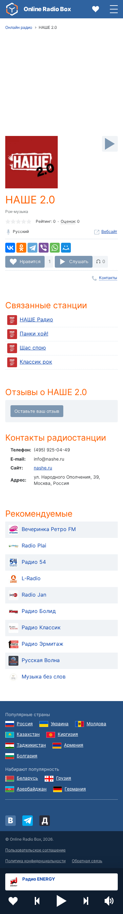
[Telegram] (32, 248)
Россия (25, 723)
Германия (75, 788)
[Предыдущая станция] (37, 901)
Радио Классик (41, 627)
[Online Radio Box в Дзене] (44, 820)
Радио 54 (34, 562)
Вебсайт (109, 231)
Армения (73, 745)
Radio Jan (34, 595)
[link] (11, 9)
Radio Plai (34, 546)
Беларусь (27, 778)
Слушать (79, 261)
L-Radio (31, 578)
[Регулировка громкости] (110, 901)
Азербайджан (32, 788)
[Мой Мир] (66, 248)
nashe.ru (43, 467)
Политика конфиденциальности (35, 860)
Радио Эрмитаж (42, 644)
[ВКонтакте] (10, 248)
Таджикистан (31, 745)
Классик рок (36, 361)
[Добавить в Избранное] (13, 901)
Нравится (30, 261)
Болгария (27, 755)
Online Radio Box (47, 9)
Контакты (108, 277)
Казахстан (28, 734)
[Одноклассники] (21, 248)
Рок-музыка (16, 211)
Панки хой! (34, 333)
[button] (62, 901)
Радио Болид (39, 611)
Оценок (68, 221)
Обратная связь (87, 860)
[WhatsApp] (55, 248)
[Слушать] (110, 144)
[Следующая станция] (85, 901)
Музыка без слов (44, 677)
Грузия (63, 778)
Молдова (96, 723)
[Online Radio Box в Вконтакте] (10, 820)
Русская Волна (41, 660)
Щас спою (33, 347)
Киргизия (68, 734)
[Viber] (44, 248)
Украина (60, 723)
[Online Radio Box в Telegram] (27, 820)
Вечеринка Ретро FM (49, 529)
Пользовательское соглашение (35, 849)
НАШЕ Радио (36, 319)
